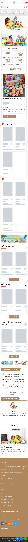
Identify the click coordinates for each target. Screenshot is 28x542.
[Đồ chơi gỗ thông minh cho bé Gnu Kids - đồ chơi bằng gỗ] (14, 2)
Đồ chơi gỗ (15, 13)
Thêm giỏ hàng (10, 116)
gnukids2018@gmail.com (11, 481)
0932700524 (10, 478)
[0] (26, 2)
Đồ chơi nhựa (21, 13)
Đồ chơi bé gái (2, 13)
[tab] (14, 375)
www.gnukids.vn (9, 483)
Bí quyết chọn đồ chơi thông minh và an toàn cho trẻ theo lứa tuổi (13, 446)
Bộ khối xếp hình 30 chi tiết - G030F (12, 98)
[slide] (14, 23)
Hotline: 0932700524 (15, 69)
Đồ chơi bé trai (8, 13)
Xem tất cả (14, 279)
